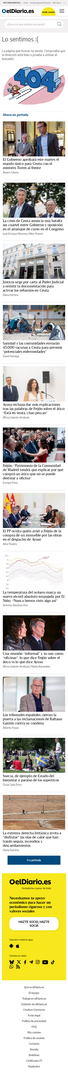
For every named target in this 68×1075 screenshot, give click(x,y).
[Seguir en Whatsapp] (11, 966)
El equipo (34, 992)
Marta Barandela (40, 666)
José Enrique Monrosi (15, 233)
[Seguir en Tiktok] (53, 962)
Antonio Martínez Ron (15, 605)
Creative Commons (34, 1009)
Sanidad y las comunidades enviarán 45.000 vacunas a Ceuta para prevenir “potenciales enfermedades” (32, 347)
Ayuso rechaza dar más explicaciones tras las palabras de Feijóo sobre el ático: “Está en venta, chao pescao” (34, 408)
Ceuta (26, 3)
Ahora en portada (15, 115)
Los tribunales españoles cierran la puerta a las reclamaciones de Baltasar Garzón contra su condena (32, 719)
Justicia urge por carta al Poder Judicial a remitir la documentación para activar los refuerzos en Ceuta (33, 286)
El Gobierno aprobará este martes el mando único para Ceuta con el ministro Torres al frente (31, 163)
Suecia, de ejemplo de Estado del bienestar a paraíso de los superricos (31, 778)
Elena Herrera (10, 294)
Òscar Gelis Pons (12, 784)
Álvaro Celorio (11, 172)
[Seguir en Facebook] (25, 962)
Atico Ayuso (57, 3)
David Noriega (11, 356)
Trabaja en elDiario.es (34, 998)
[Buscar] (59, 24)
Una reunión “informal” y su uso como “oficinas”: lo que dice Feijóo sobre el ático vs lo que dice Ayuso (33, 657)
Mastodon (34, 1066)
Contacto (34, 1043)
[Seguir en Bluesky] (11, 962)
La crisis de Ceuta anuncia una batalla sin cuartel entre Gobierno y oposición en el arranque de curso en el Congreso (33, 224)
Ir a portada (34, 860)
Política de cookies (34, 1038)
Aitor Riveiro (36, 233)
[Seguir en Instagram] (38, 962)
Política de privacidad (34, 1021)
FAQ (34, 1026)
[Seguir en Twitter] (19, 962)
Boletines (34, 1055)
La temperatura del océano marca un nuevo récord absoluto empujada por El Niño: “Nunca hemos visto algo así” (34, 596)
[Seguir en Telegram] (31, 962)
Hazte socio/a (48, 12)
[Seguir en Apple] (17, 946)
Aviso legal (34, 1015)
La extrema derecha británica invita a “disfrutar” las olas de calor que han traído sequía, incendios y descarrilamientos (32, 839)
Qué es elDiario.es (34, 987)
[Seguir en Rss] (18, 966)
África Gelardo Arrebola (16, 417)
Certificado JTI (34, 1060)
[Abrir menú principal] (62, 11)
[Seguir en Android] (11, 946)
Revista (34, 1049)
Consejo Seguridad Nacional (40, 3)
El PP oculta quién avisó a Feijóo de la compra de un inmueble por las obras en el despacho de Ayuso (32, 535)
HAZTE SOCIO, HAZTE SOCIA (34, 924)
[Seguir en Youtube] (45, 962)
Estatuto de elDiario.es (34, 1004)
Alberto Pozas (11, 727)
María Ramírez (11, 850)
